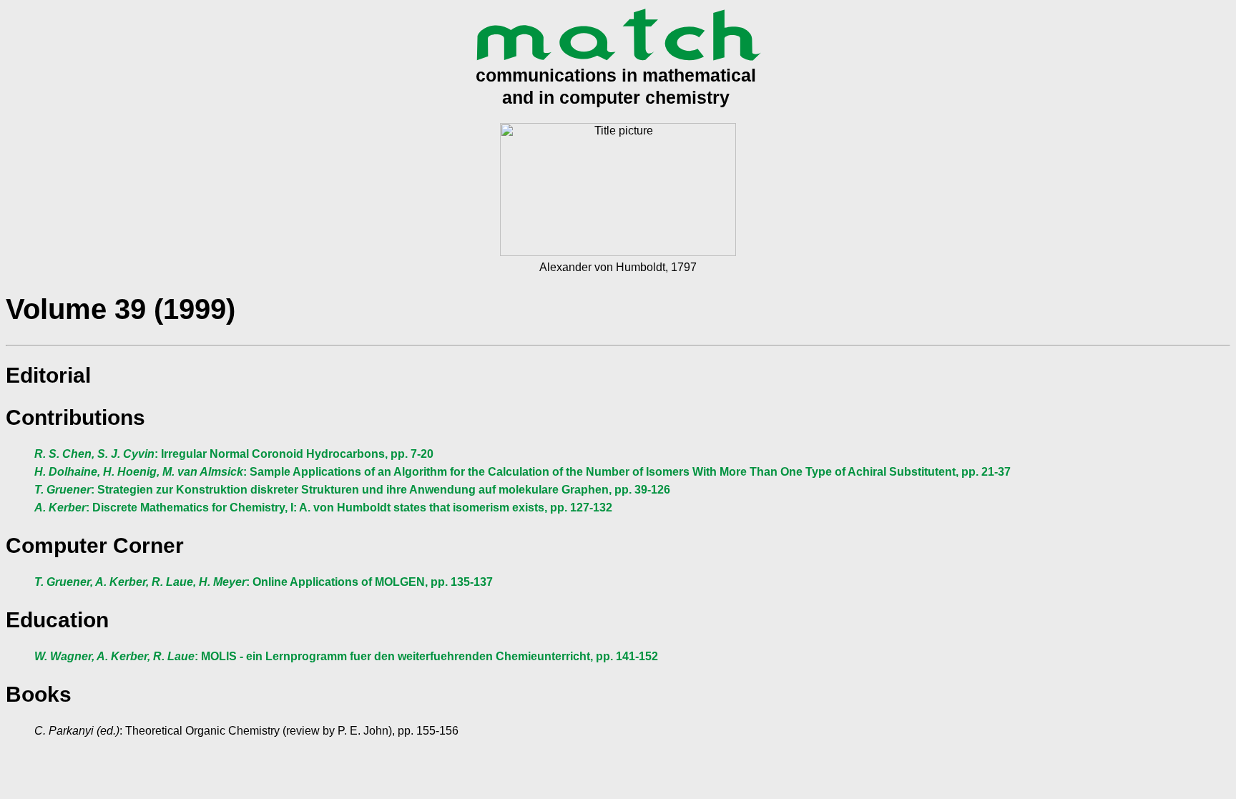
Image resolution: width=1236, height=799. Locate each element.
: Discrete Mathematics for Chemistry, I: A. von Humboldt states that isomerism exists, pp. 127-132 (323, 507)
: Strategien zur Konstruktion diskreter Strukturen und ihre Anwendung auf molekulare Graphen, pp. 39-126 (352, 490)
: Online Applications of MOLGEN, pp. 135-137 (263, 582)
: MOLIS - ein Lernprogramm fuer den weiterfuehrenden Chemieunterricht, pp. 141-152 (346, 656)
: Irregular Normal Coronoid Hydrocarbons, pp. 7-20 (233, 454)
